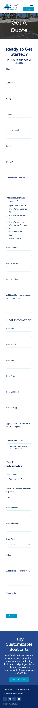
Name (9, 69)
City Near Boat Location (16, 279)
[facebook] (5, 699)
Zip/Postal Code (13, 130)
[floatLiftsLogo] (10, 4)
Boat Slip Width (12, 507)
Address (10, 83)
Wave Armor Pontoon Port (18, 227)
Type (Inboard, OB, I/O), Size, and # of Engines (18, 425)
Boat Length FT (12, 392)
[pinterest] (14, 699)
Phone (9, 162)
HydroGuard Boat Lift (17, 205)
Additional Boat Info (14, 440)
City (8, 98)
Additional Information (15, 178)
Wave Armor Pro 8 (16, 222)
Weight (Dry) (11, 408)
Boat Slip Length (13, 523)
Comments (11, 593)
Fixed (23, 479)
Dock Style (10, 539)
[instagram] (9, 699)
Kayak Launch (15, 238)
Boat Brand (11, 344)
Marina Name (12, 263)
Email (9, 146)
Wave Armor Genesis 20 (17, 217)
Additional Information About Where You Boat (18, 296)
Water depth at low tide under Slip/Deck (18, 490)
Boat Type (10, 376)
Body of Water (12, 247)
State (9, 114)
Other (8, 555)
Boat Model (11, 360)
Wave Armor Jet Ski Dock (17, 233)
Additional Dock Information (18, 571)
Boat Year (10, 328)
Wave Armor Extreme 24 (18, 210)
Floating (12, 479)
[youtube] (19, 699)
